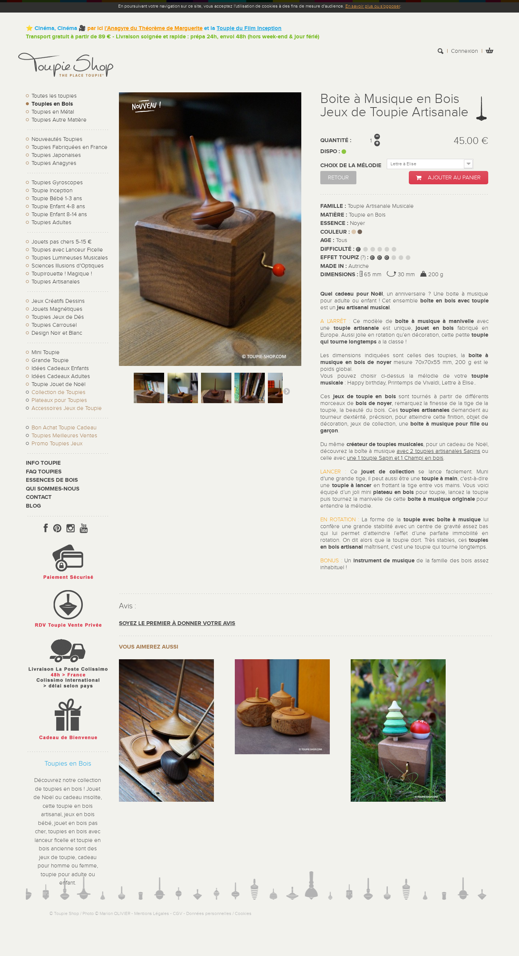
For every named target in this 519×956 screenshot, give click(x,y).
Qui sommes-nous (52, 488)
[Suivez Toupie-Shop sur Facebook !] (46, 528)
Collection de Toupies (58, 392)
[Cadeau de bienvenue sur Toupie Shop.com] (67, 741)
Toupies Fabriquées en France (70, 147)
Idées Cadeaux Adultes (61, 376)
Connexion (464, 51)
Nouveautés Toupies (57, 139)
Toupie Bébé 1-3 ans (57, 198)
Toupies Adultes (51, 222)
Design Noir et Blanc (57, 333)
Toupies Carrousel (54, 325)
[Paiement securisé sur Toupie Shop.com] (67, 581)
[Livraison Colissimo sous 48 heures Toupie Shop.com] (67, 690)
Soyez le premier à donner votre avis (177, 623)
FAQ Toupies (44, 471)
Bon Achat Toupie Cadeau (64, 427)
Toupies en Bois (52, 104)
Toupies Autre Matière (59, 120)
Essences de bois (52, 480)
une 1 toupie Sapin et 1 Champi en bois (395, 458)
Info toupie (43, 463)
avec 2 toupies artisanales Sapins (438, 451)
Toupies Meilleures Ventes (64, 435)
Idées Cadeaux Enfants (60, 368)
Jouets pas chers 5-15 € (62, 242)
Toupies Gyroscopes (57, 182)
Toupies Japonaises (56, 155)
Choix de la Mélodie (351, 165)
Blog (33, 506)
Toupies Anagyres (54, 163)
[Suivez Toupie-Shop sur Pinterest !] (57, 528)
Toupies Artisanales (56, 282)
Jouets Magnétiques (57, 309)
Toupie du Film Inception (249, 28)
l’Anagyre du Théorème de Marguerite (153, 28)
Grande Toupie (50, 360)
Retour (338, 177)
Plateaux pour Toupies (59, 400)
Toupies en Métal (53, 112)
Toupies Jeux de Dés (58, 317)
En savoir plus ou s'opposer (372, 6)
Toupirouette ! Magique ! (62, 274)
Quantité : (335, 140)
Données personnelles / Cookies (219, 913)
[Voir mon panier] (489, 51)
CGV (177, 913)
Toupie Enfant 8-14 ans (59, 214)
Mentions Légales (151, 913)
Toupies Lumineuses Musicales (70, 258)
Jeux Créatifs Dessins (58, 301)
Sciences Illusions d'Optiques (68, 266)
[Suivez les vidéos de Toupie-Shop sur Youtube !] (84, 528)
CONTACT (39, 497)
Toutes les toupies (54, 96)
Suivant (286, 391)
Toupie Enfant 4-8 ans (58, 206)
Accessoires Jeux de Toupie (67, 408)
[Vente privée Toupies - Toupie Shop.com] (67, 628)
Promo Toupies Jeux (57, 443)
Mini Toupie (46, 352)
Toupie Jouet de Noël (58, 384)
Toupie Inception (52, 190)
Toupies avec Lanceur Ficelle (67, 250)
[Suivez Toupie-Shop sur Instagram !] (70, 528)
